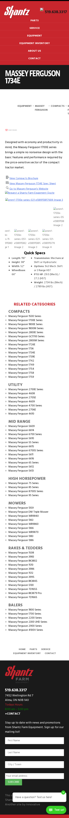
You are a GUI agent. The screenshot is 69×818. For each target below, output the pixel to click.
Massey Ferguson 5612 (21, 467)
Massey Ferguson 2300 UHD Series (27, 622)
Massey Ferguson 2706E (22, 410)
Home (22, 649)
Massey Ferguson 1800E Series (25, 324)
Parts (34, 21)
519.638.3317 (56, 12)
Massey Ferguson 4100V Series (25, 630)
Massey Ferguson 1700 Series (24, 614)
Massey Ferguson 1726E (21, 344)
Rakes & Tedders (25, 548)
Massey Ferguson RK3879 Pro (25, 593)
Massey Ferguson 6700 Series (25, 434)
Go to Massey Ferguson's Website (28, 189)
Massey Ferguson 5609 (21, 426)
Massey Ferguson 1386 (21, 540)
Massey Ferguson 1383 (20, 536)
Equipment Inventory (34, 43)
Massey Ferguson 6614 (21, 430)
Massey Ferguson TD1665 (22, 597)
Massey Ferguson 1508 (21, 553)
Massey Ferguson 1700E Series (25, 320)
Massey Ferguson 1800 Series (24, 610)
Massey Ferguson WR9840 (23, 516)
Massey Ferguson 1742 (21, 361)
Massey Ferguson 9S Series (23, 495)
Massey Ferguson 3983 (21, 557)
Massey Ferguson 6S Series (23, 463)
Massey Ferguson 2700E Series (25, 389)
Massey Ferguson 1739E (21, 357)
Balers (15, 605)
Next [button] (55, 202)
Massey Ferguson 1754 (21, 369)
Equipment (34, 36)
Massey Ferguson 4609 (21, 401)
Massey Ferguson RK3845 (22, 581)
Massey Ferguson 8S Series (23, 487)
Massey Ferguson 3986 (21, 569)
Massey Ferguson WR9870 (23, 532)
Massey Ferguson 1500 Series (24, 316)
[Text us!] (56, 811)
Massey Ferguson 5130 (21, 585)
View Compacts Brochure (23, 178)
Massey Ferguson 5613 (21, 471)
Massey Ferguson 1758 (21, 373)
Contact (34, 59)
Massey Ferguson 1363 (20, 520)
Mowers (17, 503)
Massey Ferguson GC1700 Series (26, 336)
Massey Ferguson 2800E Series (25, 332)
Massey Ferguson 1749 (21, 365)
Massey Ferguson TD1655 (22, 589)
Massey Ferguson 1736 (21, 348)
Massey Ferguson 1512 (20, 573)
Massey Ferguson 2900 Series (25, 626)
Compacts (19, 312)
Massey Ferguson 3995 (21, 577)
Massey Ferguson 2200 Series (25, 618)
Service (34, 28)
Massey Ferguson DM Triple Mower (28, 512)
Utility (15, 385)
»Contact (12, 713)
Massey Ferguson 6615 (21, 446)
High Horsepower (27, 479)
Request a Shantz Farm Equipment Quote (31, 193)
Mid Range (19, 422)
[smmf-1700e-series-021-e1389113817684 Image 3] (34, 200)
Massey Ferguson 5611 (20, 454)
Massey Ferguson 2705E (22, 397)
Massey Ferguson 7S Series (23, 483)
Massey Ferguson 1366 (21, 528)
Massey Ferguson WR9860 (23, 524)
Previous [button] (10, 202)
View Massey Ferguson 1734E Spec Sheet (32, 184)
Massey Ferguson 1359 (21, 508)
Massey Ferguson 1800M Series (26, 328)
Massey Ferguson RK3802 (22, 561)
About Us (34, 51)
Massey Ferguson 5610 (21, 438)
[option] (34, 200)
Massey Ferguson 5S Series (23, 442)
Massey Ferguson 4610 (21, 414)
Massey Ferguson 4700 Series (25, 406)
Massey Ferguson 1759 (21, 377)
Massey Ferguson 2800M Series (26, 340)
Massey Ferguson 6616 (21, 458)
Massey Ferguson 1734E (21, 353)
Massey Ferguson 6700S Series (25, 450)
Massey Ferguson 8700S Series (25, 491)
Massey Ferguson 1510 (20, 565)
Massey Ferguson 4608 (21, 393)
